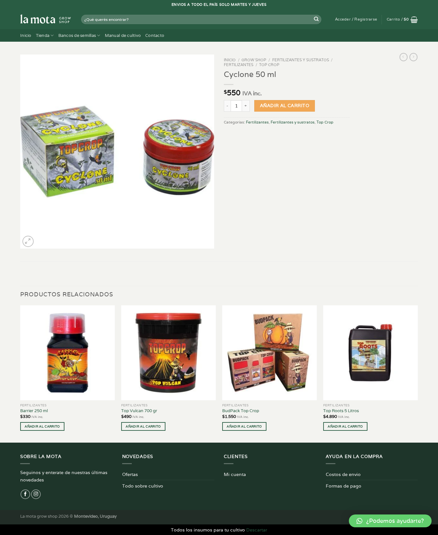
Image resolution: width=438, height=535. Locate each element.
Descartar (256, 530)
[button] (390, 520)
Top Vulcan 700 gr (139, 410)
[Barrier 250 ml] (67, 352)
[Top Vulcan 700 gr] (168, 352)
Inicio (25, 35)
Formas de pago (343, 486)
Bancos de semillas (77, 35)
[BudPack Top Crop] (269, 352)
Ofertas (130, 474)
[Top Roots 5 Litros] (370, 352)
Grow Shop (253, 59)
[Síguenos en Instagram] (36, 494)
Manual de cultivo (123, 35)
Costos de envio (343, 474)
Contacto (154, 35)
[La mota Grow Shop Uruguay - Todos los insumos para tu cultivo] (46, 19)
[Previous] (20, 373)
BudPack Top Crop (240, 410)
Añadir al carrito (284, 105)
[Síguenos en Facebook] (25, 494)
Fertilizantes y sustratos (300, 59)
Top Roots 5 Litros (341, 410)
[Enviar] (316, 19)
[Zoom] (28, 241)
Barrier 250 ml (34, 410)
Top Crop (269, 64)
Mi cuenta (235, 474)
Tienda (43, 35)
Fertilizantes (238, 64)
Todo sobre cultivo (142, 486)
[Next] (417, 373)
